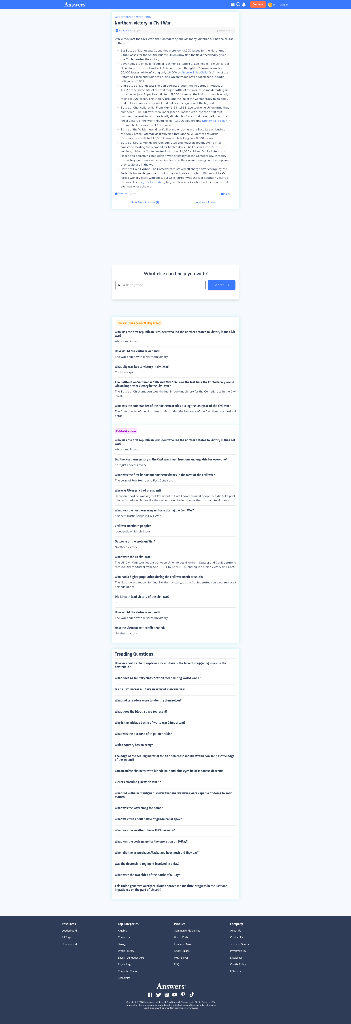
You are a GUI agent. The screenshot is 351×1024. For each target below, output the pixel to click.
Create (256, 4)
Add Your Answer (206, 202)
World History (126, 951)
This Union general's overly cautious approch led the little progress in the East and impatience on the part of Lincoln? (171, 888)
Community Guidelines (187, 930)
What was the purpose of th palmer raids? (143, 734)
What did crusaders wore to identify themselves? (148, 700)
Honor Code (181, 937)
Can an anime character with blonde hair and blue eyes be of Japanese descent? (169, 771)
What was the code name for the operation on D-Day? (151, 841)
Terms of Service (240, 944)
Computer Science (128, 971)
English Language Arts (131, 957)
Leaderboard (69, 930)
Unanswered (69, 944)
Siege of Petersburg (152, 182)
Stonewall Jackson (214, 120)
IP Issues (235, 971)
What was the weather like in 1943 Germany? (145, 830)
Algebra (122, 930)
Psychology (124, 964)
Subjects (119, 16)
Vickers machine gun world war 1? (138, 782)
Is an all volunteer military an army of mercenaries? (150, 689)
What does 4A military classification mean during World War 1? (158, 678)
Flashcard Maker (183, 944)
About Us (235, 930)
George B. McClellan (195, 72)
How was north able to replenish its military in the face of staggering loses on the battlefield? (170, 665)
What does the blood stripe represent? (141, 712)
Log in (284, 4)
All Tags (66, 937)
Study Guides (182, 951)
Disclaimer (236, 957)
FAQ (176, 964)
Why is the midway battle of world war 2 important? (150, 723)
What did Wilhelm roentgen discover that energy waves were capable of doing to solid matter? (174, 795)
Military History (143, 16)
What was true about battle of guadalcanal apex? (148, 819)
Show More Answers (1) (145, 202)
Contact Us (236, 937)
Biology (122, 944)
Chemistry (124, 937)
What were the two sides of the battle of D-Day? (147, 875)
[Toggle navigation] (233, 4)
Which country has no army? (134, 745)
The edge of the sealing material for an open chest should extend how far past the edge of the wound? (174, 758)
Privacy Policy (238, 951)
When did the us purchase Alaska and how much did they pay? (157, 853)
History (129, 16)
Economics (124, 978)
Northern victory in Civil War (143, 23)
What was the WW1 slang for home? (139, 808)
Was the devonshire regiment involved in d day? (147, 864)
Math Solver (181, 957)
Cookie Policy (238, 964)
